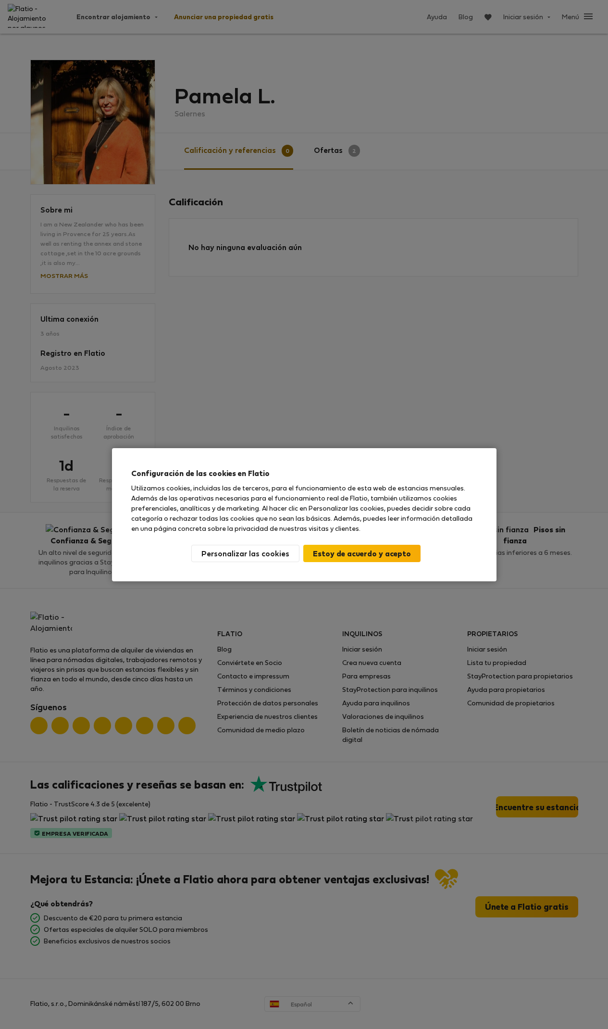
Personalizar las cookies (245, 553)
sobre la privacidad (238, 528)
